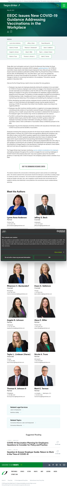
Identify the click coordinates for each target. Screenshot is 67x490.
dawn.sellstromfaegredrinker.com (43, 294)
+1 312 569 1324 (38, 292)
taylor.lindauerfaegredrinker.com (15, 362)
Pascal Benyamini (45, 43)
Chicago (36, 290)
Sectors (29, 471)
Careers (55, 471)
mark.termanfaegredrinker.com (42, 396)
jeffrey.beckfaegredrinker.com (42, 225)
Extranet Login (14, 474)
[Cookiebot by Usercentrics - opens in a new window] (58, 231)
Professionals (14, 471)
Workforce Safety (14, 412)
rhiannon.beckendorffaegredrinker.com (17, 294)
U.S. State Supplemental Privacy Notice (21, 480)
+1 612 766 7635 (11, 292)
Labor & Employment (15, 410)
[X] (60, 465)
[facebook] (53, 465)
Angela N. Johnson (14, 52)
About (42, 471)
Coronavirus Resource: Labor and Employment (22, 422)
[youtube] (64, 465)
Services (22, 471)
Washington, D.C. (47, 393)
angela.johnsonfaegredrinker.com (16, 328)
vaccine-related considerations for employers (45, 150)
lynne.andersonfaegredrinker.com (16, 225)
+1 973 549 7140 (11, 224)
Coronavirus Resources (16, 425)
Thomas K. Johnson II (29, 56)
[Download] (8, 31)
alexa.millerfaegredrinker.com (42, 328)
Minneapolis (10, 290)
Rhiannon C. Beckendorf (31, 47)
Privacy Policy (10, 480)
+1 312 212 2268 (11, 360)
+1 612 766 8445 (38, 360)
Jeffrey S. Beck (31, 43)
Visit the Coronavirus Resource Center (33, 167)
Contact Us (4, 480)
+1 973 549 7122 (38, 326)
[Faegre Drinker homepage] (12, 5)
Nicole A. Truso (13, 56)
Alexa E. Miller (28, 52)
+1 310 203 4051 (38, 395)
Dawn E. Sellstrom (48, 47)
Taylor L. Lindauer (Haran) (45, 52)
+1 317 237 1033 (11, 326)
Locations (48, 471)
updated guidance (43, 68)
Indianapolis (37, 222)
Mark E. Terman (45, 56)
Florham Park (10, 222)
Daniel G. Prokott (13, 47)
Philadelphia (10, 393)
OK (49, 257)
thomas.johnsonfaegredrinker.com (16, 396)
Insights (36, 471)
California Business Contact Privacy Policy (37, 480)
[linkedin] (49, 465)
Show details (58, 252)
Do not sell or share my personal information (17, 257)
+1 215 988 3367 (11, 395)
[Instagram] (56, 465)
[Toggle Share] (11, 31)
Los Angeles (37, 393)
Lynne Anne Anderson (15, 43)
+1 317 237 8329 (38, 224)
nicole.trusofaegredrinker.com (42, 362)
